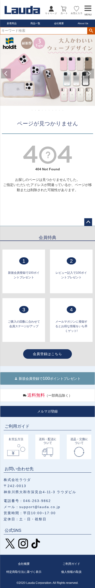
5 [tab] (46, 110)
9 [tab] (59, 110)
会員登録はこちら (47, 354)
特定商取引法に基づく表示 (23, 572)
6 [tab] (49, 110)
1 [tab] (32, 110)
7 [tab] (53, 110)
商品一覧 (35, 23)
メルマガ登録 (47, 411)
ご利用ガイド (71, 564)
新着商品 (12, 23)
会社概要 (59, 23)
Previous (6, 73)
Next (89, 73)
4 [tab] (42, 110)
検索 (91, 30)
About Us (83, 23)
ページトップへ (88, 222)
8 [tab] (56, 110)
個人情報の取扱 (71, 572)
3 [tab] (39, 110)
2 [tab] (36, 110)
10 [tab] (63, 110)
